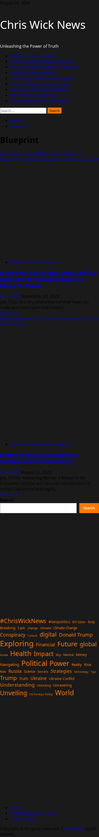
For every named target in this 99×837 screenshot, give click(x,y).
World (64, 692)
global (88, 644)
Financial (45, 644)
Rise (87, 664)
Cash (21, 628)
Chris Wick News (43, 24)
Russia (15, 671)
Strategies (61, 671)
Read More (10, 313)
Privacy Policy (23, 819)
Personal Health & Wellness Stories (43, 67)
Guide (4, 655)
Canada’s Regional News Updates (42, 61)
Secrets (42, 671)
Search (7, 500)
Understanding (17, 684)
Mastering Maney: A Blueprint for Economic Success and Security (39, 458)
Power (59, 663)
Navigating (9, 664)
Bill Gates (79, 622)
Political (34, 663)
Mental (68, 655)
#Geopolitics (59, 621)
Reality (77, 664)
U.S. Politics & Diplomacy (34, 95)
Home (16, 807)
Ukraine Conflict (62, 678)
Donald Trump (76, 634)
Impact (44, 654)
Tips (93, 672)
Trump (8, 677)
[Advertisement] (49, 563)
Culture (32, 635)
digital (48, 634)
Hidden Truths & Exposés (34, 56)
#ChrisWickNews (23, 621)
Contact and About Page (33, 813)
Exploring (17, 643)
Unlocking (44, 685)
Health (20, 653)
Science (29, 671)
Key (58, 655)
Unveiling (13, 693)
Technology (81, 672)
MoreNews (74, 828)
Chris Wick (10, 296)
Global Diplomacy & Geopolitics (40, 101)
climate (45, 628)
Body (91, 622)
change (32, 628)
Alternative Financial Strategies (39, 89)
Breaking (7, 627)
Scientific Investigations (33, 72)
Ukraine (38, 678)
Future (67, 643)
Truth (23, 678)
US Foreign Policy (41, 694)
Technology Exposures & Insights (42, 78)
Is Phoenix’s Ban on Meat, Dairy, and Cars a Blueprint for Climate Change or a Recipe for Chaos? (49, 156)
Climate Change (65, 628)
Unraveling (62, 685)
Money (81, 654)
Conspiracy (12, 634)
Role (3, 671)
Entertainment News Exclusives (40, 84)
